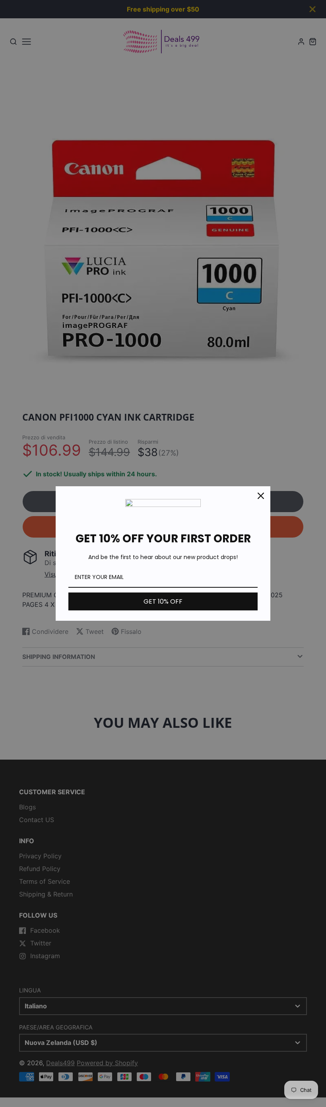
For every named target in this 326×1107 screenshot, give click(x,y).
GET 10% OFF (163, 601)
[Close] (260, 495)
